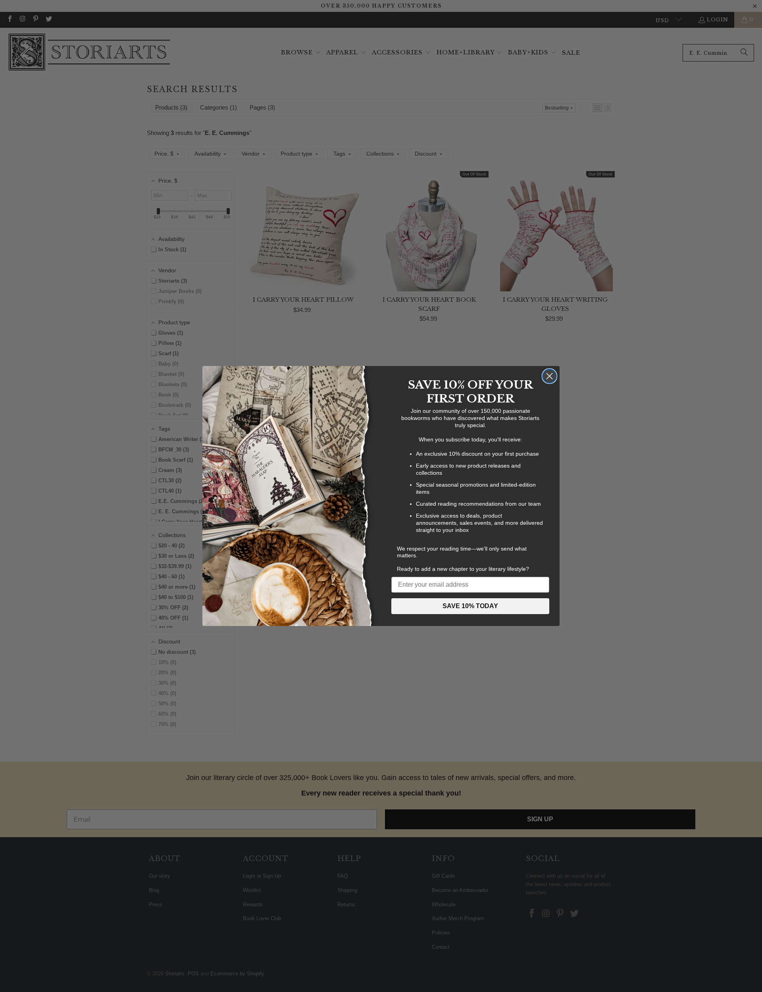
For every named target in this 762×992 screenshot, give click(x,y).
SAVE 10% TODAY (470, 606)
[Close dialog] (549, 376)
